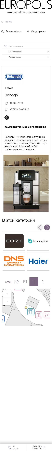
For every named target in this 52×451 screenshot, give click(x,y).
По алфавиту (15, 57)
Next (47, 227)
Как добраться (38, 31)
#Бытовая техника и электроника (25, 126)
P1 (25, 282)
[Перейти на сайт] (7, 118)
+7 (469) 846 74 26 (19, 109)
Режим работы (13, 31)
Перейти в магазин (14, 241)
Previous (40, 227)
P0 (16, 282)
